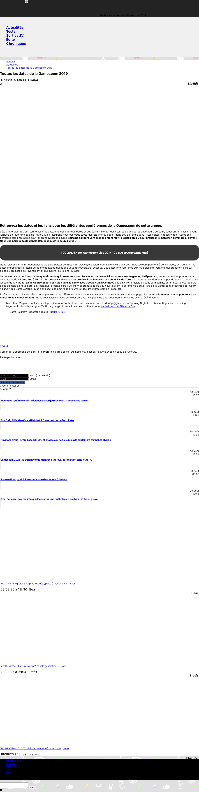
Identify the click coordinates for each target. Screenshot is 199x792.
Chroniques (16, 44)
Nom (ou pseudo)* (40, 375)
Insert (32, 787)
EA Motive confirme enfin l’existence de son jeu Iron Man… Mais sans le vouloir (44, 400)
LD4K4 (4, 346)
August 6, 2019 (57, 311)
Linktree (11, 766)
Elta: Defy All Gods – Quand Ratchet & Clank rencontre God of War (37, 420)
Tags (9, 769)
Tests (10, 31)
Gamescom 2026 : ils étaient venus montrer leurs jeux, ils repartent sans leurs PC (46, 459)
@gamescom (121, 303)
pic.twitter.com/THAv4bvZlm (118, 306)
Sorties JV (15, 35)
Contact (11, 763)
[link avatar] (12, 340)
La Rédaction (14, 760)
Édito (10, 39)
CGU (9, 772)
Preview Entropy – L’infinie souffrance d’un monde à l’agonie (33, 479)
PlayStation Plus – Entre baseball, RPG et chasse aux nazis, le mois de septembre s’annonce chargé (55, 439)
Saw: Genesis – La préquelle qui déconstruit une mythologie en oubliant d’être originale (49, 499)
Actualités (14, 27)
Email (33, 378)
